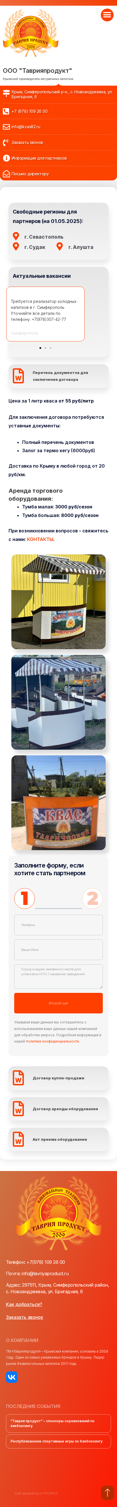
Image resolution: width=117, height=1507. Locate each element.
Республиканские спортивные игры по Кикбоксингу (57, 1441)
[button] (107, 15)
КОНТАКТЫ (40, 539)
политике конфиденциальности (52, 1041)
